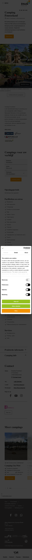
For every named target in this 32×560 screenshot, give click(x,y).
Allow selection (16, 306)
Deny (16, 310)
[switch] (28, 284)
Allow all (16, 301)
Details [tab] (16, 252)
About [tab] (26, 252)
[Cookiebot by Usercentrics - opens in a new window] (23, 248)
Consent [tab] (5, 252)
